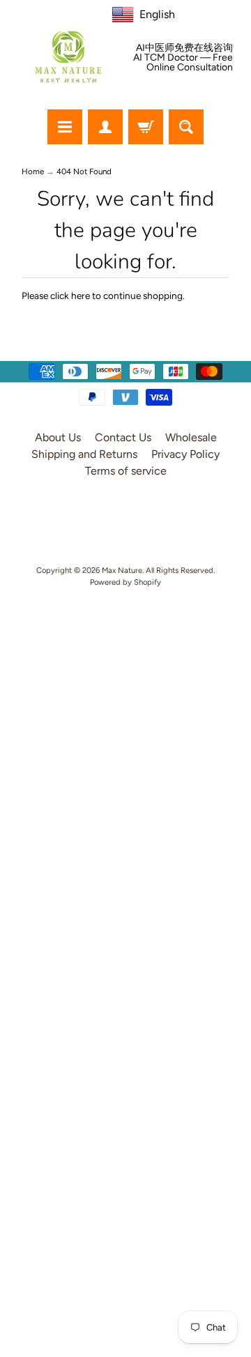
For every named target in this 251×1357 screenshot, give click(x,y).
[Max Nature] (68, 56)
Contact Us (123, 437)
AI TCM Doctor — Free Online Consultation (183, 62)
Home (33, 171)
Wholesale (191, 437)
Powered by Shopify (125, 582)
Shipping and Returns (84, 454)
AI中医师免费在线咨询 (184, 48)
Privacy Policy (185, 454)
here (80, 295)
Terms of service (126, 470)
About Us (58, 437)
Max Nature (122, 570)
